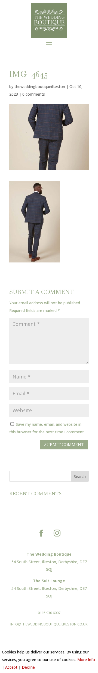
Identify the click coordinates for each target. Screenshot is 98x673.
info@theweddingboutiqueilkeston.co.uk (49, 624)
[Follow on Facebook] (41, 533)
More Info (86, 659)
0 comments (33, 94)
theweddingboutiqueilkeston (39, 86)
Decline (28, 667)
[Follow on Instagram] (57, 533)
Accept (11, 667)
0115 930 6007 (49, 612)
